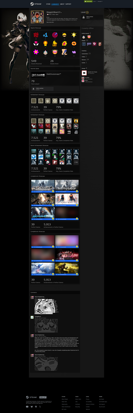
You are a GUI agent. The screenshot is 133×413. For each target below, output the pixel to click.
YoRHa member (39, 88)
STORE (48, 4)
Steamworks (64, 404)
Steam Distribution (66, 406)
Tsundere (87, 77)
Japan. (86, 80)
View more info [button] (50, 22)
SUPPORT (68, 4)
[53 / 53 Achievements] (67, 204)
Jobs (76, 401)
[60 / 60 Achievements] (43, 217)
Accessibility (89, 401)
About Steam (65, 399)
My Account (102, 406)
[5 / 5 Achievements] (67, 259)
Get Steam (101, 399)
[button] (92, 12)
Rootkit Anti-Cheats (92, 72)
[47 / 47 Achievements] (43, 190)
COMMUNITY (55, 4)
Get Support (102, 404)
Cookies (88, 406)
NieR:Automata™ (54, 74)
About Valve (78, 399)
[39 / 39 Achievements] (67, 245)
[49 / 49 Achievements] (43, 273)
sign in (94, 1)
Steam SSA (64, 401)
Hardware (77, 404)
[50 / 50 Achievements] (67, 217)
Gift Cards (64, 409)
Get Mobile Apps (103, 401)
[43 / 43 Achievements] (43, 204)
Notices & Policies (90, 404)
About (62, 4)
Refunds (88, 409)
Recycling (77, 406)
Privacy (87, 399)
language (99, 1)
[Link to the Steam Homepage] (35, 5)
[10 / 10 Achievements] (43, 245)
